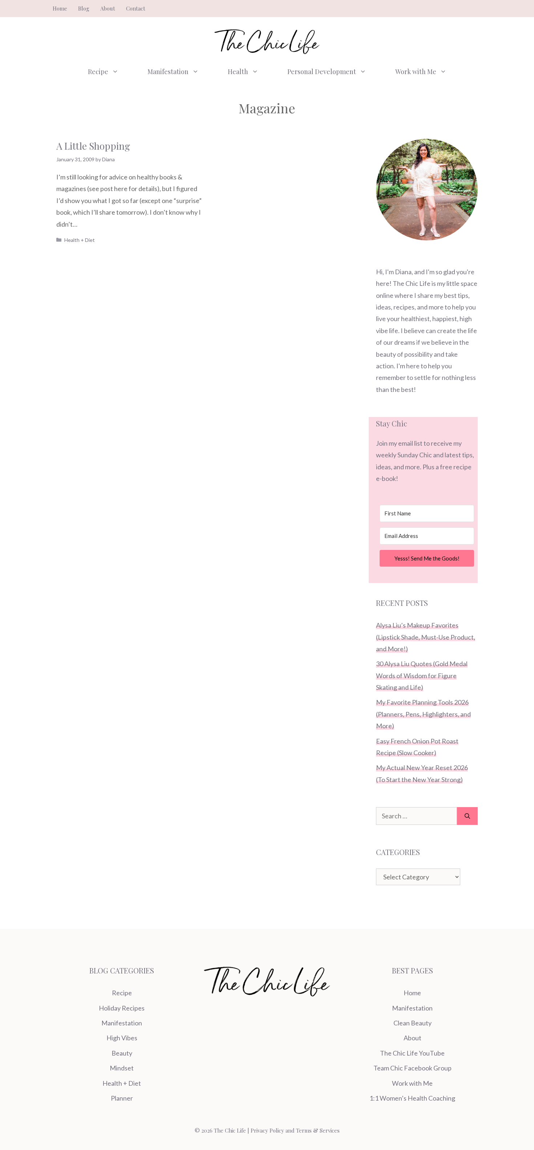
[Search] (467, 816)
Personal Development (321, 71)
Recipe (98, 71)
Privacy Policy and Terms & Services (295, 1130)
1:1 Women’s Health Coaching (412, 1098)
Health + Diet (79, 240)
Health (238, 71)
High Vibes (121, 1038)
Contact (135, 8)
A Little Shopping (93, 145)
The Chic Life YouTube (412, 1053)
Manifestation (168, 71)
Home (60, 8)
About (107, 8)
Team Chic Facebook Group (412, 1068)
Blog (83, 8)
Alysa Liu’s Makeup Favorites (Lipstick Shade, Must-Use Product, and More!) (425, 637)
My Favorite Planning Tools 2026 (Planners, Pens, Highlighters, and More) (423, 714)
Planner (122, 1098)
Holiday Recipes (122, 1008)
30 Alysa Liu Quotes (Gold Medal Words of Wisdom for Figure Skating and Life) (422, 675)
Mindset (122, 1068)
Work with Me (415, 71)
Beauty (122, 1053)
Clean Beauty (412, 1023)
